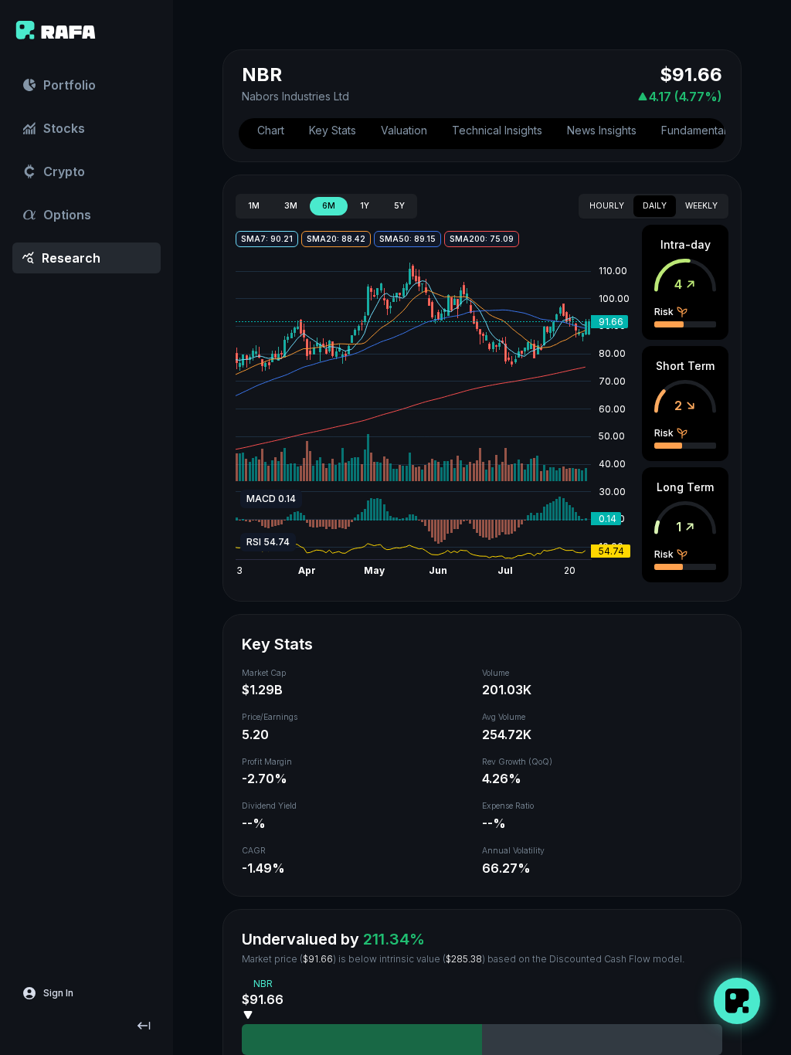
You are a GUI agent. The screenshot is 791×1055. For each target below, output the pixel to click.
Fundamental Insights (714, 130)
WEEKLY (701, 206)
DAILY (655, 206)
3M (290, 206)
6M (328, 206)
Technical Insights (497, 130)
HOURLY (606, 206)
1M (254, 206)
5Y (399, 206)
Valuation (404, 130)
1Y (364, 206)
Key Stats (332, 130)
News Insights (602, 130)
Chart (270, 130)
